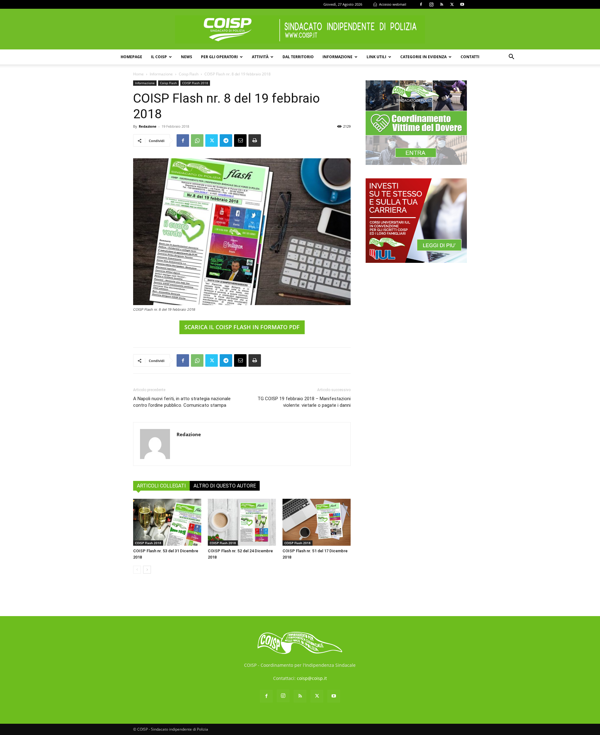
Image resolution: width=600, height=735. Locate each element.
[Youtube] (462, 4)
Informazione (337, 56)
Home (138, 74)
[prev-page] (137, 570)
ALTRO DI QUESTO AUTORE (224, 486)
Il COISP (159, 56)
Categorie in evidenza (423, 56)
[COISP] (300, 29)
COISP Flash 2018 (195, 83)
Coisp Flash (188, 74)
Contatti (470, 56)
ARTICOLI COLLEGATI (161, 486)
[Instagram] (431, 4)
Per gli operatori (219, 56)
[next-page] (147, 570)
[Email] (240, 140)
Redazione (148, 126)
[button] (511, 57)
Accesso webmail (392, 4)
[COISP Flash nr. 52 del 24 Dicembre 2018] (242, 522)
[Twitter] (452, 4)
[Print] (254, 140)
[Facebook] (421, 4)
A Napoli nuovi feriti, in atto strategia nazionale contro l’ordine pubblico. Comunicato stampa (182, 402)
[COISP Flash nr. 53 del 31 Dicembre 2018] (167, 522)
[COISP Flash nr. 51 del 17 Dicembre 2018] (316, 522)
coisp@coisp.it (312, 678)
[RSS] (441, 4)
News (186, 56)
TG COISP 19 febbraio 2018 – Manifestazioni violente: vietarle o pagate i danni (304, 402)
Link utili (376, 56)
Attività (260, 56)
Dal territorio (298, 56)
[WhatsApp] (197, 140)
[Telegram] (226, 140)
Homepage (131, 56)
